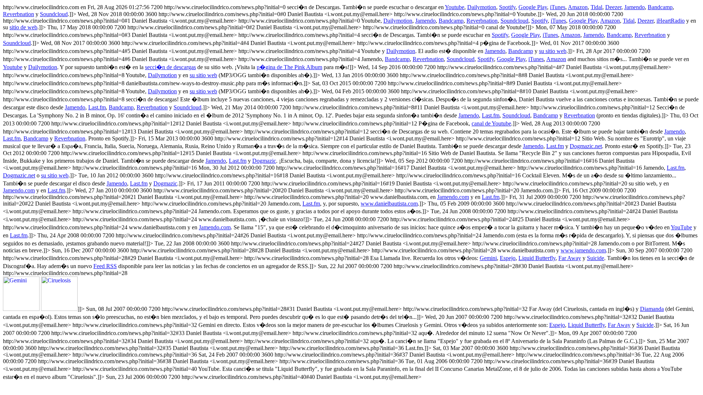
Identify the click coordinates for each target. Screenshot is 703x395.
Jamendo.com (19, 190)
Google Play (532, 7)
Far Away (569, 258)
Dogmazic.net (586, 146)
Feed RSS (105, 266)
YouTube (681, 227)
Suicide (595, 258)
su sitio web (552, 51)
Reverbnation (18, 14)
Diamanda (652, 309)
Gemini (488, 258)
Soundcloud (54, 14)
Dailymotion (481, 7)
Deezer (613, 7)
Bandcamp (660, 7)
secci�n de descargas (170, 67)
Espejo (508, 258)
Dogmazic (264, 161)
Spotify (507, 7)
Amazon (578, 7)
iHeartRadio (670, 21)
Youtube (454, 7)
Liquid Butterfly (536, 258)
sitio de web (23, 27)
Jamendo (634, 7)
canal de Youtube (491, 123)
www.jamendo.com (583, 250)
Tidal (596, 7)
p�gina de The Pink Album (289, 67)
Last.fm (97, 107)
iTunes (557, 7)
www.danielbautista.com (389, 203)
